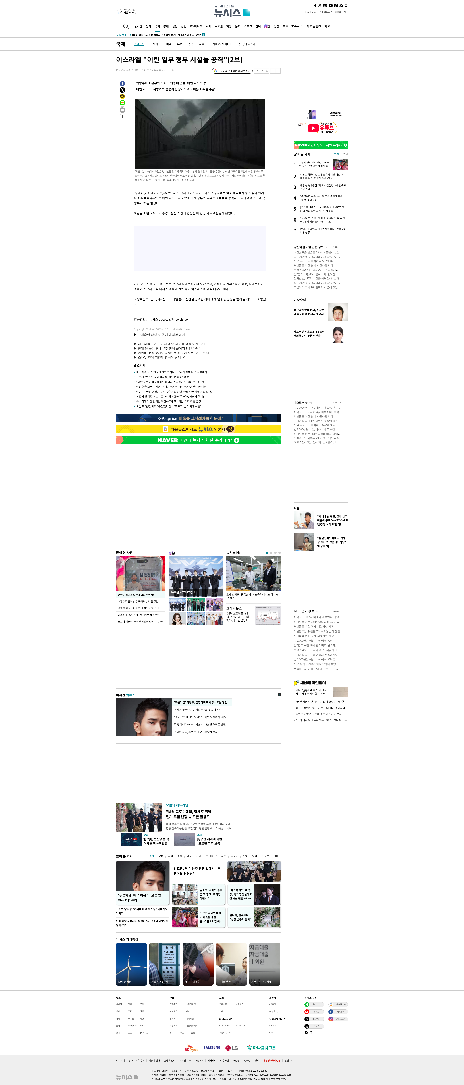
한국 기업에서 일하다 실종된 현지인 (136, 594)
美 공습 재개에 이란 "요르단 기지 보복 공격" (209, 843)
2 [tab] (271, 553)
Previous (118, 840)
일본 (201, 44)
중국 (190, 44)
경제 (166, 26)
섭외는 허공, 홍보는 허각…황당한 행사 (196, 732)
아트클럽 (173, 1011)
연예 (258, 26)
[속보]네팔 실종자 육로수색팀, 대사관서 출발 (147, 35)
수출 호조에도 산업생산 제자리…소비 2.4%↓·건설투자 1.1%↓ (238, 618)
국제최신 (139, 44)
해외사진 (240, 1004)
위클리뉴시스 (341, 12)
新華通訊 (273, 1011)
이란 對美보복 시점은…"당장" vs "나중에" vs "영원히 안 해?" (171, 387)
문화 (238, 26)
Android (273, 1025)
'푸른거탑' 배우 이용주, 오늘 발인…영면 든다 (139, 898)
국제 (157, 26)
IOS (271, 1032)
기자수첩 (300, 299)
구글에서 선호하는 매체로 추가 (234, 71)
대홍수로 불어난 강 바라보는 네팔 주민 (138, 601)
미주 (169, 44)
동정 (193, 1032)
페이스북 (340, 1011)
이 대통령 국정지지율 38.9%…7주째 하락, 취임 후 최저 (142, 923)
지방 (229, 26)
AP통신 (272, 1004)
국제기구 (155, 44)
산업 (184, 26)
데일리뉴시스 (192, 1025)
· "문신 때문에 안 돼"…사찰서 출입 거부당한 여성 (321, 702)
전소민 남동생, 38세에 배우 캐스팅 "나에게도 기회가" (142, 911)
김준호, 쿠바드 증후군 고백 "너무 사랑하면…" (211, 894)
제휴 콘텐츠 (314, 26)
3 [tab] (275, 553)
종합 (151, 856)
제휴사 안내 (154, 1060)
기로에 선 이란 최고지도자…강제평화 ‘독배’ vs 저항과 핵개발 (170, 396)
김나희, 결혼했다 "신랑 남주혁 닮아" (240, 917)
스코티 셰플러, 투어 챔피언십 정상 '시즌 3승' (141, 621)
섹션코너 (173, 1025)
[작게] (273, 71)
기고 (188, 1011)
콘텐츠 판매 (169, 1060)
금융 (175, 26)
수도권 (219, 26)
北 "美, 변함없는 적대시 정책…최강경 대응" (156, 843)
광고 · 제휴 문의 (137, 1060)
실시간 (138, 26)
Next (230, 840)
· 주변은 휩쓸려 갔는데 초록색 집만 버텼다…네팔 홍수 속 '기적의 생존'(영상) (321, 714)
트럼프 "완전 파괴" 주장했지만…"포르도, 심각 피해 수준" (168, 406)
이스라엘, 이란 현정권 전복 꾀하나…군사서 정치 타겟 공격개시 (171, 372)
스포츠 (248, 26)
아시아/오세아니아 (221, 44)
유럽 (180, 44)
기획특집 (190, 1018)
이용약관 (224, 1060)
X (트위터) (316, 1019)
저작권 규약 (185, 1060)
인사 (171, 1032)
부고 (182, 1032)
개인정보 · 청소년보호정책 (246, 1060)
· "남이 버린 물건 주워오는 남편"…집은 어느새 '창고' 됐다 (321, 720)
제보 (327, 26)
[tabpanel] (253, 579)
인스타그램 (340, 1019)
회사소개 (120, 1060)
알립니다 (289, 1060)
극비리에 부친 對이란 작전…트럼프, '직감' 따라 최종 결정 (168, 401)
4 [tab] (279, 553)
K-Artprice (311, 12)
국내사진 (223, 1004)
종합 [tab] (345, 153)
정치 (148, 26)
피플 (297, 508)
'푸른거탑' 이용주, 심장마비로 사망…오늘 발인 (200, 702)
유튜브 (316, 1011)
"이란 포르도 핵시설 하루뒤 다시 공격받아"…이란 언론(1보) (170, 382)
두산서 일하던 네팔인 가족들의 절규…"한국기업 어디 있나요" (211, 917)
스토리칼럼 (191, 1004)
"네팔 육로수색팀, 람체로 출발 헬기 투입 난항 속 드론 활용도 (188, 814)
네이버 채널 (316, 1004)
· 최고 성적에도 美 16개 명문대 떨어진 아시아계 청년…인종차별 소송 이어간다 (321, 708)
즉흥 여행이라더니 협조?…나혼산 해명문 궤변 (200, 725)
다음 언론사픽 (340, 1004)
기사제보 (212, 1060)
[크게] (278, 71)
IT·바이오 (196, 26)
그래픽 (222, 1011)
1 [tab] (267, 553)
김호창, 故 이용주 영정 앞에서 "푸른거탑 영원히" (197, 871)
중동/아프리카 (246, 44)
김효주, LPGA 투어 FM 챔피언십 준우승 (139, 615)
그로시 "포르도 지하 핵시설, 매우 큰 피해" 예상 (162, 377)
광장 (276, 26)
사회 (208, 26)
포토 (285, 26)
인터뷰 (172, 1018)
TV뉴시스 (297, 26)
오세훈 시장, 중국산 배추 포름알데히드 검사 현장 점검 (252, 596)
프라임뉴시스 (325, 12)
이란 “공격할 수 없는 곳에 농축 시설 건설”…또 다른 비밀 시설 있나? (174, 392)
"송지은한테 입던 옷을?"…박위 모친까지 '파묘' (200, 717)
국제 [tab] (336, 153)
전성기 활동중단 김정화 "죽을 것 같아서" (197, 710)
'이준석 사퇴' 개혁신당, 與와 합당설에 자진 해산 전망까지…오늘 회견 (241, 894)
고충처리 (199, 1060)
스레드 (316, 1026)
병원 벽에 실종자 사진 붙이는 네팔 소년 (138, 608)
